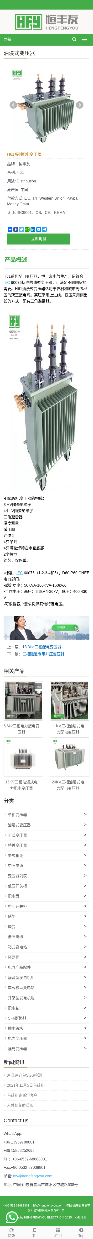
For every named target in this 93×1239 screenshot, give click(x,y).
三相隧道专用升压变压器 (43, 654)
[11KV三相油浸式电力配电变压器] (69, 701)
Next (79, 105)
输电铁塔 (15, 1028)
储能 (12, 917)
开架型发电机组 (21, 998)
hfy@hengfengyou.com (32, 1176)
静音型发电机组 (21, 978)
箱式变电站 (17, 947)
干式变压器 (17, 835)
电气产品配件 (19, 967)
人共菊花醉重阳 (20, 1105)
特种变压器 (17, 845)
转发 (12, 1236)
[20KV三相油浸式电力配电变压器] (69, 757)
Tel (34, 1236)
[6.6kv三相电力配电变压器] (23, 701)
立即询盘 (38, 239)
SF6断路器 (17, 1018)
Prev (13, 105)
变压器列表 (17, 876)
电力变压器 (17, 1039)
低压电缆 (15, 937)
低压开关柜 (17, 886)
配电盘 (13, 896)
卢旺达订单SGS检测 (24, 1075)
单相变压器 (17, 815)
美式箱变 (15, 856)
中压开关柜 (17, 906)
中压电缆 (15, 866)
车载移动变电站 (21, 988)
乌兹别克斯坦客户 (22, 1095)
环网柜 (13, 957)
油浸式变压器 (19, 825)
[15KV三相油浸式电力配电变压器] (23, 757)
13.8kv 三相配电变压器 (41, 647)
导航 (7, 39)
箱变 (12, 927)
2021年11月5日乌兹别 (25, 1085)
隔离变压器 (17, 1049)
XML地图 (80, 1217)
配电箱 (13, 1008)
